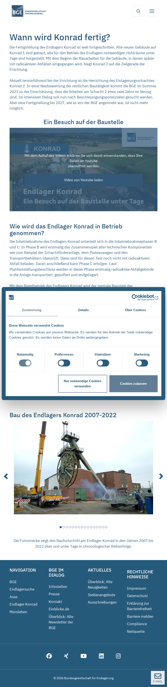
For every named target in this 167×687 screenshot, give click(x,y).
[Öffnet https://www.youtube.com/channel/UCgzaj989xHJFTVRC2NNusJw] (83, 656)
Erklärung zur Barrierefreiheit (139, 606)
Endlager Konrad (23, 604)
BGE (13, 581)
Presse (54, 594)
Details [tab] (83, 310)
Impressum (136, 588)
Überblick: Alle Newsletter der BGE (61, 622)
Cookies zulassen (133, 383)
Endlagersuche (22, 589)
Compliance (137, 623)
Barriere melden (140, 616)
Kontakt (55, 601)
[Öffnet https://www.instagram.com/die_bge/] (118, 656)
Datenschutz (137, 595)
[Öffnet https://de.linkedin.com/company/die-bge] (101, 656)
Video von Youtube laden (83, 180)
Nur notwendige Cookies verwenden (82, 383)
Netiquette (136, 631)
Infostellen (58, 586)
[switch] (64, 363)
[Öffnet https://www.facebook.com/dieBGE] (49, 656)
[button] (6, 472)
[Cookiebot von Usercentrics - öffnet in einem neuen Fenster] (139, 297)
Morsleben (18, 611)
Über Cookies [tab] (135, 310)
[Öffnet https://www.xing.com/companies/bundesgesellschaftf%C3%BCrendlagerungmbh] (66, 656)
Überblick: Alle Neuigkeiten (100, 584)
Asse (13, 596)
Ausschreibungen (102, 602)
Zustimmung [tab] (31, 310)
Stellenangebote (101, 594)
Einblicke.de (59, 609)
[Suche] (138, 11)
